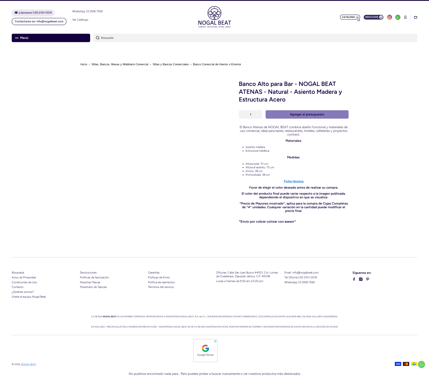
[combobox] (255, 38)
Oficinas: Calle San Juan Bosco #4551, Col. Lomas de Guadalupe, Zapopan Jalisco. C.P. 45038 (247, 274)
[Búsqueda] (96, 38)
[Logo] (214, 17)
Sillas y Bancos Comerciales (171, 64)
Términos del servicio (161, 287)
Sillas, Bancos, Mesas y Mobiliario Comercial (119, 64)
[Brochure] (373, 17)
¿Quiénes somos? (23, 291)
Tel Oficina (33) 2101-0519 (300, 277)
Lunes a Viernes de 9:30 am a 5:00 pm (239, 281)
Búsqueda (18, 272)
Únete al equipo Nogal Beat (29, 296)
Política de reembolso (161, 282)
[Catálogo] (350, 17)
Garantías (154, 272)
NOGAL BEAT (28, 364)
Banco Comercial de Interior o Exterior (217, 64)
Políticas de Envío (159, 277)
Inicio (83, 64)
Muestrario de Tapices (93, 287)
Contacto (17, 287)
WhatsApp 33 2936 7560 (299, 282)
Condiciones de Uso (24, 282)
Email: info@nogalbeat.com (301, 272)
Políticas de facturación (94, 277)
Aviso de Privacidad (24, 277)
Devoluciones (88, 272)
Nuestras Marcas (90, 282)
